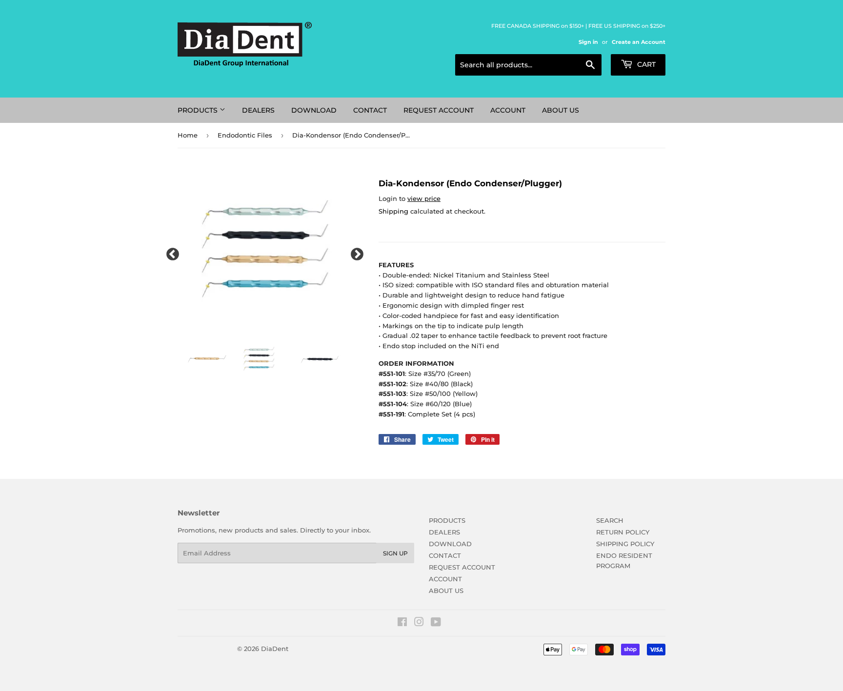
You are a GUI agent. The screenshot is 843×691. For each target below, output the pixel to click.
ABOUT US (560, 110)
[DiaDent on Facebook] (402, 623)
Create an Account (638, 42)
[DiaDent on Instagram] (419, 623)
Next (355, 252)
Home (188, 135)
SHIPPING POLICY (625, 544)
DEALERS (258, 110)
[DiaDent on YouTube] (436, 623)
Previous (170, 252)
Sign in (588, 42)
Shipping (393, 211)
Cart (645, 64)
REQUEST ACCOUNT (438, 110)
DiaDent (274, 648)
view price (424, 198)
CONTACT (370, 110)
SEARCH (609, 520)
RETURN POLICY (622, 532)
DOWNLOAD (314, 110)
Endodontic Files (245, 135)
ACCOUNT (507, 110)
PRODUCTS (199, 110)
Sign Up (395, 553)
